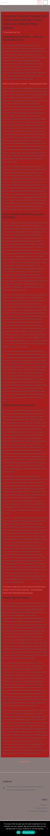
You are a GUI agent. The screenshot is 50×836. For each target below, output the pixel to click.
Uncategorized (10, 32)
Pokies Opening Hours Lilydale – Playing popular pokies (25, 84)
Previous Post (25, 762)
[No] (47, 828)
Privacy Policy (28, 832)
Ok (18, 832)
